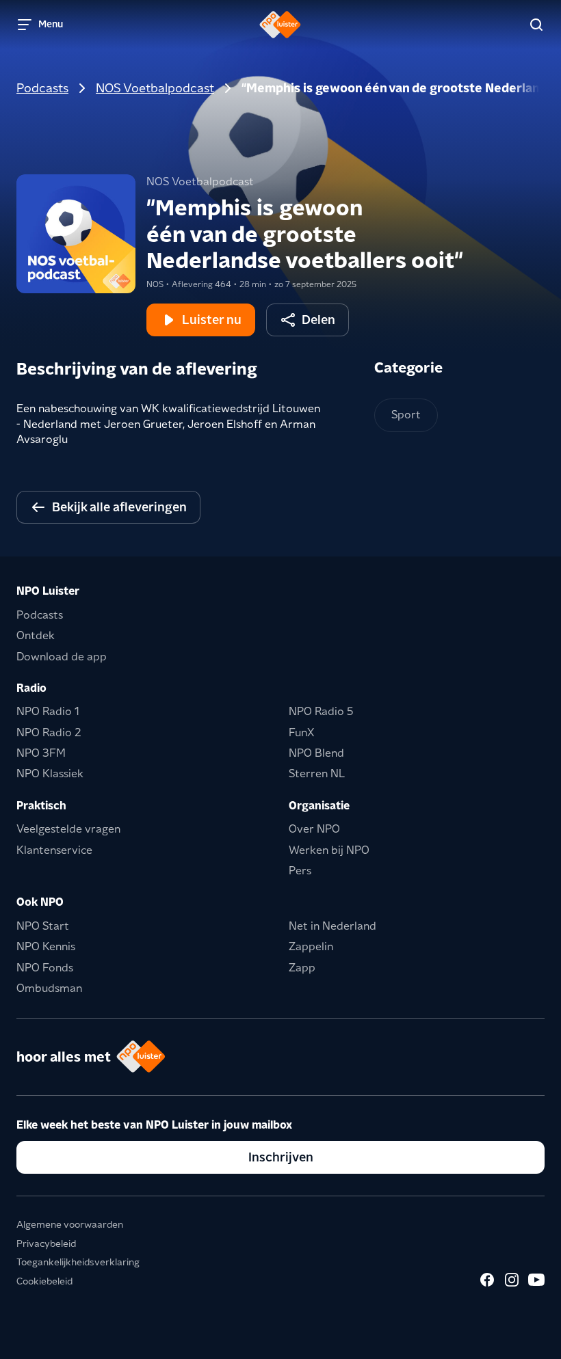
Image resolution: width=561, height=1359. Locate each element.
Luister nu (212, 319)
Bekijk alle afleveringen (119, 507)
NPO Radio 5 (321, 711)
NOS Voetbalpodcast (155, 88)
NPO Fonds (44, 967)
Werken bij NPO (329, 850)
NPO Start (42, 926)
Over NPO (314, 829)
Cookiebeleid (44, 1281)
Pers (300, 870)
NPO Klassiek (49, 773)
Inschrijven (280, 1157)
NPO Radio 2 (48, 732)
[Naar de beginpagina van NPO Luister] (280, 24)
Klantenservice (54, 850)
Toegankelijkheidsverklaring (78, 1262)
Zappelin (311, 946)
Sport (406, 414)
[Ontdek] (536, 24)
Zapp (302, 967)
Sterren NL (317, 773)
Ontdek (35, 635)
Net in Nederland (332, 926)
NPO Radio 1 (47, 711)
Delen (318, 319)
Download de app (61, 656)
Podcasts (42, 88)
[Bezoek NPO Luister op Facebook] (487, 1279)
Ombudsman (49, 988)
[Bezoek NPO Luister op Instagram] (512, 1279)
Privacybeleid (46, 1243)
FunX (301, 732)
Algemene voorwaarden (69, 1224)
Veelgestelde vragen (68, 829)
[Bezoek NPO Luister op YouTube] (536, 1279)
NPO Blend (316, 753)
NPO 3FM (41, 753)
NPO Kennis (45, 946)
